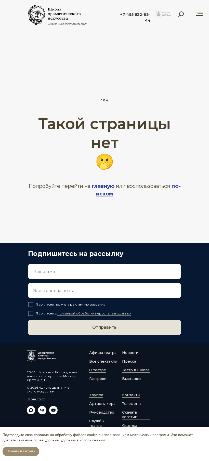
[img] (163, 14)
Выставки (131, 378)
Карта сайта (36, 399)
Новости (130, 352)
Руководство (101, 412)
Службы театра (96, 423)
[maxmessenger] (31, 413)
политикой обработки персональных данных (94, 313)
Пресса (129, 361)
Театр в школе (136, 370)
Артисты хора (102, 403)
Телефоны (131, 403)
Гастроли (98, 378)
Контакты (131, 395)
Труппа (96, 395)
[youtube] (53, 413)
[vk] (42, 413)
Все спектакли (103, 361)
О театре (97, 370)
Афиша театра (102, 352)
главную (103, 186)
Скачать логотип (129, 414)
